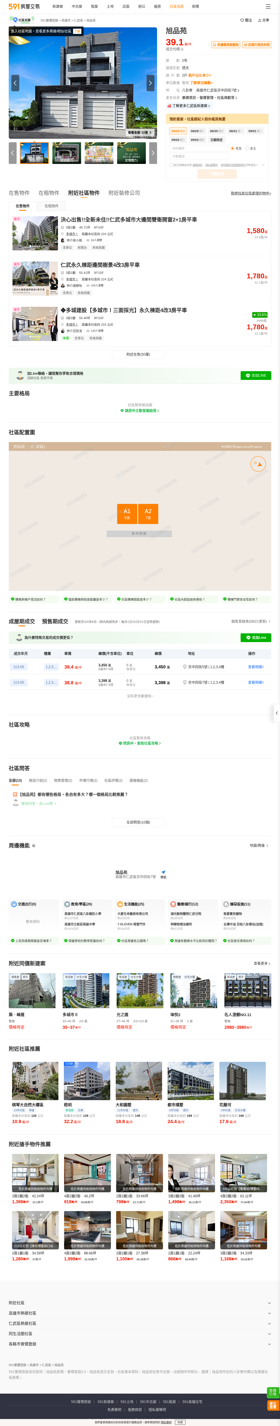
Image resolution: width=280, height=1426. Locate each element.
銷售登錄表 (249, 621)
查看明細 (255, 667)
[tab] (23, 206)
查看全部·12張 (138, 132)
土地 (110, 6)
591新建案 (106, 1402)
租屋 (94, 6)
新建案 (57, 6)
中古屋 (77, 6)
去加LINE (259, 375)
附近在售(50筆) (138, 354)
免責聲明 (114, 1410)
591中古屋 (148, 1402)
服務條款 (197, 165)
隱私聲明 (166, 1422)
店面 (126, 6)
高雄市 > (67, 20)
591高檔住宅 (192, 1402)
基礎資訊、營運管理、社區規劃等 (208, 98)
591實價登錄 (81, 1402)
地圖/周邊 (258, 845)
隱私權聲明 (211, 165)
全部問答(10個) (138, 822)
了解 (77, 31)
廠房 (157, 6)
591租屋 (169, 1402)
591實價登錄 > (51, 20)
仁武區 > (80, 20)
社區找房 (177, 6)
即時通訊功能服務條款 (233, 165)
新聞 (195, 6)
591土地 (127, 1402)
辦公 (141, 6)
